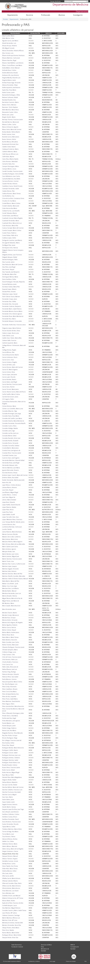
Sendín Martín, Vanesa (9, 807)
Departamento (12, 15)
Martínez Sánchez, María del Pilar (12, 573)
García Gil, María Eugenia (9, 369)
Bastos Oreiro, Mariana (9, 105)
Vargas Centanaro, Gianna (10, 851)
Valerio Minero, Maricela (9, 846)
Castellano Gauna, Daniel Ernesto (12, 186)
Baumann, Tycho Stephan (10, 107)
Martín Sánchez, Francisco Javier (12, 559)
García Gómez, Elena (8, 372)
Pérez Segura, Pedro (8, 704)
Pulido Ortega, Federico (9, 728)
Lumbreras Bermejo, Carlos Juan (12, 527)
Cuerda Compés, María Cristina (11, 230)
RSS (85, 961)
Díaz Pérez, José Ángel (8, 267)
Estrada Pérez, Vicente (9, 291)
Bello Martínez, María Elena (10, 110)
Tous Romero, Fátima (8, 836)
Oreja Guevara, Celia (8, 654)
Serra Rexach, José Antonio (10, 812)
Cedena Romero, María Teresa (11, 193)
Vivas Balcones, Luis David (10, 891)
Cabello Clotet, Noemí (9, 147)
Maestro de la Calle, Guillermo (11, 537)
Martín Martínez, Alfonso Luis (11, 918)
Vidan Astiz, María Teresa (9, 868)
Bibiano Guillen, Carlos (9, 124)
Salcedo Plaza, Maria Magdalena (12, 777)
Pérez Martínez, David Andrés (11, 701)
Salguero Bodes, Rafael (9, 780)
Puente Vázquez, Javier (9, 725)
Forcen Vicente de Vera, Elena (11, 330)
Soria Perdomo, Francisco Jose (11, 822)
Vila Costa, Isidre (7, 873)
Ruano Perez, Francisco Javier (11, 767)
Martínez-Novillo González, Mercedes (13, 576)
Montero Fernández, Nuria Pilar (11, 925)
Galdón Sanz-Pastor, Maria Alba (11, 338)
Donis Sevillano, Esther (9, 279)
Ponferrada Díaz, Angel (9, 718)
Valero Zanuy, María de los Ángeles (12, 849)
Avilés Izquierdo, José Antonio (11, 87)
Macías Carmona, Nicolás (10, 534)
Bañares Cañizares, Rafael (10, 97)
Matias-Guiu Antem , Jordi (10, 583)
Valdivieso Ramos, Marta (9, 844)
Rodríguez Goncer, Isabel (10, 753)
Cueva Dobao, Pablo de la (10, 235)
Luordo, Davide (7, 529)
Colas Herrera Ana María (9, 208)
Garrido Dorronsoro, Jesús (10, 397)
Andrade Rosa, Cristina (9, 70)
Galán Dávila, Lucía (8, 335)
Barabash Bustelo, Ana (9, 100)
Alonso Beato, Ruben (8, 900)
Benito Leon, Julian (8, 114)
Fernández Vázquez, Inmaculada (12, 321)
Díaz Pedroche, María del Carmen (12, 264)
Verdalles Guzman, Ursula (10, 861)
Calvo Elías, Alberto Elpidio (10, 159)
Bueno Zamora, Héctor (9, 139)
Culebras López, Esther (9, 238)
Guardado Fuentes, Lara (9, 455)
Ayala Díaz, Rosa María (9, 90)
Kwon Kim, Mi (6, 482)
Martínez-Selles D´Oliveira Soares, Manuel (15, 578)
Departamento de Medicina (70, 4)
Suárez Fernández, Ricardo (10, 824)
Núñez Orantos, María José (10, 645)
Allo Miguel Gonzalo (8, 48)
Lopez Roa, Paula (7, 512)
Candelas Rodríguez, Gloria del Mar (13, 174)
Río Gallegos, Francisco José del (11, 740)
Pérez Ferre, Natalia (8, 930)
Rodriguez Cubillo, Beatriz (10, 750)
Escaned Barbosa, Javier (9, 284)
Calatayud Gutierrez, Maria (10, 149)
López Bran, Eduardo (8, 502)
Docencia (29, 15)
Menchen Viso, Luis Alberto (10, 588)
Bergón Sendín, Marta (8, 117)
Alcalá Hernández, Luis (9, 43)
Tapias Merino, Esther (8, 826)
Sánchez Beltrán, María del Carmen (13, 787)
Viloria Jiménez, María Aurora (11, 888)
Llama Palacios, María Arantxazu (12, 532)
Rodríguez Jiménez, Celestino (11, 757)
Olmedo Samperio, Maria (10, 650)
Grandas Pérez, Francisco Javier (11, 453)
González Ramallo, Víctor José (11, 438)
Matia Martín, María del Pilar (10, 581)
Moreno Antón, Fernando (9, 620)
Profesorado (45, 15)
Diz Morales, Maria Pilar (9, 274)
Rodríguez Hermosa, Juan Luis (11, 755)
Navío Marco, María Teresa (10, 637)
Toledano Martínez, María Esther (12, 829)
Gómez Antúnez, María (9, 406)
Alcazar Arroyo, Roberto (9, 45)
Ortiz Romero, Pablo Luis (9, 659)
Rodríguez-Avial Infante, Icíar (11, 762)
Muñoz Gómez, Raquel (9, 630)
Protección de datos (71, 961)
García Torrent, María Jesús (10, 389)
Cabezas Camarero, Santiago (11, 915)
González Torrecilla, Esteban (10, 445)
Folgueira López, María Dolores (11, 328)
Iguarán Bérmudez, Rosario (10, 470)
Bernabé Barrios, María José (10, 122)
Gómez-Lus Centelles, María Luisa (12, 408)
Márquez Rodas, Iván (8, 551)
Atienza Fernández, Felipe (10, 85)
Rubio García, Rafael (8, 770)
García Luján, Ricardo (8, 377)
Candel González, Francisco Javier (12, 171)
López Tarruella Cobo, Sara (10, 517)
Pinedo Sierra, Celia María (10, 716)
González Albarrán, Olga (9, 411)
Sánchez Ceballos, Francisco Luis (12, 790)
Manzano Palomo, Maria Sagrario (12, 541)
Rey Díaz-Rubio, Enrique (9, 735)
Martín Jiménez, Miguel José (10, 556)
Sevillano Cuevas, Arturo (9, 817)
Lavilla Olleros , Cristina (9, 495)
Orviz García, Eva (7, 664)
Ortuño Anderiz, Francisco (10, 662)
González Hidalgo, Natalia (10, 428)
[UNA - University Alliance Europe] (73, 956)
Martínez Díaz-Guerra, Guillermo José (13, 564)
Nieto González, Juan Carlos (10, 642)
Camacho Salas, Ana (8, 164)
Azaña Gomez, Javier (8, 92)
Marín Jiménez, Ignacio (9, 549)
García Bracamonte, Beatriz (10, 355)
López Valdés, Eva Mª (8, 514)
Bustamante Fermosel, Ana (10, 144)
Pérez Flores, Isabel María (10, 699)
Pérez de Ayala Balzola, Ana (10, 694)
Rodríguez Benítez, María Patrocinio (13, 748)
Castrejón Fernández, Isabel (10, 188)
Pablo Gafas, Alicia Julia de (10, 667)
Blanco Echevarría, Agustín (10, 127)
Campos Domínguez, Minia (10, 166)
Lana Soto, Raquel (7, 490)
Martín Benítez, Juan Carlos (10, 554)
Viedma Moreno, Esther (9, 871)
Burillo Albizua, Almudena (10, 142)
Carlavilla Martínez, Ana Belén (11, 179)
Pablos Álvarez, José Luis (9, 669)
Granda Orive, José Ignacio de (11, 450)
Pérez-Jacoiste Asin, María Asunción (13, 706)
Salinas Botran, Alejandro (9, 782)
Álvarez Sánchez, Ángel (9, 60)
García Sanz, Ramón (8, 387)
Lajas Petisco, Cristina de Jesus (11, 485)
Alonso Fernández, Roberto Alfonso (13, 50)
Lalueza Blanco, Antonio (9, 487)
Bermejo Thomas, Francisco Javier (12, 119)
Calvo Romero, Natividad (9, 161)
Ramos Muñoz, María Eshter (10, 932)
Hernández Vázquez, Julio (9, 465)
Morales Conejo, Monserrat (10, 615)
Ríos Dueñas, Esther (8, 743)
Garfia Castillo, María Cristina (11, 394)
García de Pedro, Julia (8, 365)
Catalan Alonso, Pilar (8, 191)
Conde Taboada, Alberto (9, 213)
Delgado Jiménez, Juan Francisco (12, 255)
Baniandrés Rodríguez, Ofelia (11, 95)
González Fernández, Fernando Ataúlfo (13, 423)
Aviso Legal (52, 961)
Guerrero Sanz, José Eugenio (10, 458)
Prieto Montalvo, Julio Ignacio (11, 720)
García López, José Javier (9, 374)
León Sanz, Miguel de (8, 497)
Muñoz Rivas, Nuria (8, 635)
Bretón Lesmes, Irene (8, 134)
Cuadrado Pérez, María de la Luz (12, 223)
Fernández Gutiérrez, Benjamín (11, 306)
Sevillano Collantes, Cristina (10, 814)
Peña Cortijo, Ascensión (9, 686)
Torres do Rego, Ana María (10, 831)
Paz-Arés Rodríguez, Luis (9, 684)
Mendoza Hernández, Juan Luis (11, 593)
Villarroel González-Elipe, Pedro (12, 883)
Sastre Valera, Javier (8, 799)
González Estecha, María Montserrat (13, 421)
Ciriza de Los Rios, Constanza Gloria (13, 198)
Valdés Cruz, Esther (8, 841)
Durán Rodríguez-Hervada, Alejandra (13, 282)
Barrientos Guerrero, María (10, 102)
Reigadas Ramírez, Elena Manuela (12, 733)
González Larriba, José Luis (10, 433)
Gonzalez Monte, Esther (9, 436)
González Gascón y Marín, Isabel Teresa (14, 910)
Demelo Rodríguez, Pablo (10, 259)
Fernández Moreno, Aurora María (12, 311)
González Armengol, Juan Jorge (11, 413)
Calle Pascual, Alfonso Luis (10, 154)
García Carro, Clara (8, 360)
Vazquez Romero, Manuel (10, 856)
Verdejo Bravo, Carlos (8, 863)
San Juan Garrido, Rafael (9, 785)
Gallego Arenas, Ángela (9, 350)
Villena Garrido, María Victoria (11, 886)
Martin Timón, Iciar (8, 561)
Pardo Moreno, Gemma (9, 679)
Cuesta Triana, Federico (9, 233)
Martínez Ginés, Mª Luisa (9, 920)
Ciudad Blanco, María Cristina (11, 203)
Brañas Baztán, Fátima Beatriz (11, 132)
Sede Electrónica (16, 945)
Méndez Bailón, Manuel (9, 591)
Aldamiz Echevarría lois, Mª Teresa (12, 898)
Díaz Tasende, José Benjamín (11, 272)
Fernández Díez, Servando (10, 304)
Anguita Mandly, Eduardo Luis (11, 78)
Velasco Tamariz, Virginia (9, 858)
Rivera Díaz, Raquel (8, 745)
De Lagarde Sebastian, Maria (11, 243)
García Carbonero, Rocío (9, 357)
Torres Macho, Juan (8, 834)
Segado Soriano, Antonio (9, 804)
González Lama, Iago (8, 431)
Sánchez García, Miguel (9, 794)
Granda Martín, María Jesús (10, 448)
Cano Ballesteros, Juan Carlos (11, 176)
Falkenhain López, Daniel (9, 294)
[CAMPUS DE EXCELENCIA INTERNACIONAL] (44, 956)
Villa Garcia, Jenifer (8, 876)
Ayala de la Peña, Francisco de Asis (12, 903)
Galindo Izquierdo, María (9, 343)
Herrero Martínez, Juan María (11, 468)
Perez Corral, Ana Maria (9, 691)
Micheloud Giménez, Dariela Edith (12, 923)
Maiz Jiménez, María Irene (10, 539)
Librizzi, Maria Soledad (9, 500)
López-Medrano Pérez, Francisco (12, 519)
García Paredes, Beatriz (9, 379)
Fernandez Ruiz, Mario (9, 319)
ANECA (72, 945)
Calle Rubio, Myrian (8, 156)
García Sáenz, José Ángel (9, 382)
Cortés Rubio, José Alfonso (10, 215)
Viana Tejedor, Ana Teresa (10, 866)
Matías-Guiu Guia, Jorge (9, 586)
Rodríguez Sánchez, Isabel (10, 760)
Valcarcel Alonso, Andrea (9, 839)
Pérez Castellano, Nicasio (9, 689)
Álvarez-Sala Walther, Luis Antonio (12, 63)
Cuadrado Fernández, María (10, 220)
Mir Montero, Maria (8, 603)
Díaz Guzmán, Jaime (8, 262)
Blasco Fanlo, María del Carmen (11, 129)
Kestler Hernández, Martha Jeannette (13, 480)
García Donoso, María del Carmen (12, 367)
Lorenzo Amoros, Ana (8, 524)
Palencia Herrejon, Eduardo (10, 674)
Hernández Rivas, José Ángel (10, 463)
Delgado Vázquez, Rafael (9, 257)
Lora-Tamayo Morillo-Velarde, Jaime (13, 522)
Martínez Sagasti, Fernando (10, 569)
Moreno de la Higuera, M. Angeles (12, 622)
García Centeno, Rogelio (9, 362)
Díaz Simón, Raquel (8, 269)
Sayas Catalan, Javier (8, 802)
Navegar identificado (55, 1)
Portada (5, 19)
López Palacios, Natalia (9, 507)
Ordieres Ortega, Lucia (9, 652)
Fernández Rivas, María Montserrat (12, 316)
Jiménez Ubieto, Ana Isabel (10, 477)
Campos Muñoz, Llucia (9, 169)
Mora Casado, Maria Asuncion (11, 606)
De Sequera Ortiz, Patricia (10, 248)
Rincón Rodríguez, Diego (9, 738)
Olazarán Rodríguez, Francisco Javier (13, 647)
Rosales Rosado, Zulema (9, 765)
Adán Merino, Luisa (8, 38)
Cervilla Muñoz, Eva (8, 196)
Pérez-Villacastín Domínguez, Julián (13, 713)
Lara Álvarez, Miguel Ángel (10, 492)
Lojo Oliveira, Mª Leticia (9, 913)
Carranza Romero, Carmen (10, 181)
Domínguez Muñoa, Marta (10, 277)
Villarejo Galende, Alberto (10, 881)
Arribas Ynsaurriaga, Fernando (11, 82)
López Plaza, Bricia (7, 509)
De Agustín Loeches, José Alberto (12, 240)
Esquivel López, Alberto (9, 289)
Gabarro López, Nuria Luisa (10, 333)
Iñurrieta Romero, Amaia (9, 473)
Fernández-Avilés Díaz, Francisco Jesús (14, 325)
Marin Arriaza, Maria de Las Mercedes (13, 544)
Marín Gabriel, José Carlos (10, 546)
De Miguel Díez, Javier (8, 245)
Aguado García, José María (10, 41)
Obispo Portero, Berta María (10, 928)
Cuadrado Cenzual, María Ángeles (12, 218)
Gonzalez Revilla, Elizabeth (10, 440)
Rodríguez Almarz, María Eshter (11, 935)
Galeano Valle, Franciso (9, 340)
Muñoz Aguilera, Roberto (9, 625)
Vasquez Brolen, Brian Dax (10, 937)
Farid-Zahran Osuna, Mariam (11, 296)
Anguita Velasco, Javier (9, 80)
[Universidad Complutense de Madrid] (16, 6)
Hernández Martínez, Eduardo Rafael (13, 460)
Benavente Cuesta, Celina (10, 112)
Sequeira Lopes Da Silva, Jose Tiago (13, 809)
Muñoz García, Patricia (9, 627)
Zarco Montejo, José (8, 893)
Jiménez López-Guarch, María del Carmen (15, 475)
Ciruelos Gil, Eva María (9, 201)
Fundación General (17, 947)
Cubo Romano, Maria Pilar (10, 225)
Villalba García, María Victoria (11, 878)
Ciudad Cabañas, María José (10, 206)
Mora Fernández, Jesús (9, 609)
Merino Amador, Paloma (9, 596)
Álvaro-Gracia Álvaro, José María (12, 65)
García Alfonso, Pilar (8, 352)
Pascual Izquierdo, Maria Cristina (12, 682)
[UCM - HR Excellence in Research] (15, 956)
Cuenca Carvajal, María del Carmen (13, 228)
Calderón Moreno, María (9, 151)
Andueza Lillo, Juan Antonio (10, 75)
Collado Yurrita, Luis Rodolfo (11, 211)
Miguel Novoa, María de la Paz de (12, 598)
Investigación (78, 15)
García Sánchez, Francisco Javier (12, 384)
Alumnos (62, 15)
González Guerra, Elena (9, 426)
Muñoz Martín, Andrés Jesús (10, 632)
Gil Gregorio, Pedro (8, 399)
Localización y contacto (34, 961)
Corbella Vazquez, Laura (9, 905)
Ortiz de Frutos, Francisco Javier (11, 657)
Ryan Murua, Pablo (8, 775)
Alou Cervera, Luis (7, 53)
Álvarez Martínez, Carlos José (11, 58)
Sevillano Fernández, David (10, 819)
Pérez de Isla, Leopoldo (9, 696)
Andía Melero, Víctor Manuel (11, 68)
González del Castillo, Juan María (12, 418)
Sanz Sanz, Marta (7, 797)
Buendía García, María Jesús (10, 137)
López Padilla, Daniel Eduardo (11, 505)
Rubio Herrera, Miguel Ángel (10, 772)
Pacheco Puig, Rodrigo (9, 672)
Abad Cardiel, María (8, 36)
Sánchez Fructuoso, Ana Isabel (11, 792)
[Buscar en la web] (87, 1)
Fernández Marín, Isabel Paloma (11, 309)
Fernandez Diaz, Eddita (9, 301)
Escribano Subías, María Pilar (11, 287)
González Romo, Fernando (10, 443)
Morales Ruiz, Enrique (8, 617)
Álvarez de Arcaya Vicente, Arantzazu (13, 55)
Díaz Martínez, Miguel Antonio (11, 908)
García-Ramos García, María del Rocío (14, 392)
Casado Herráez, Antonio (9, 183)
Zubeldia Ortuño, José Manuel (11, 895)
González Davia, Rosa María (10, 416)
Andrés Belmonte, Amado (10, 73)
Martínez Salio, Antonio (9, 571)
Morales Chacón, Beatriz (9, 613)
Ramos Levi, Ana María (9, 730)
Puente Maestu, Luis (8, 723)
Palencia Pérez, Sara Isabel (10, 677)
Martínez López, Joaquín (9, 566)
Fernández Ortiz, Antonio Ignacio (12, 314)
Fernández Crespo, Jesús (9, 299)
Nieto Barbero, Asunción (9, 640)
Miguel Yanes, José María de (10, 601)
